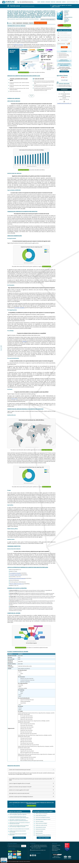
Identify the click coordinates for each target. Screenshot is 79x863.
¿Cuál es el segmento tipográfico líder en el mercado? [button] (19, 783)
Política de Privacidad (56, 849)
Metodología (25, 23)
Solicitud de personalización (20, 647)
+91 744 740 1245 (37, 848)
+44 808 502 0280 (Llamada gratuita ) (40, 846)
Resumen (10, 23)
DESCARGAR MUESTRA (19, 837)
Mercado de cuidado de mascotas (64, 85)
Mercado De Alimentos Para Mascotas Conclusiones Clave (64, 55)
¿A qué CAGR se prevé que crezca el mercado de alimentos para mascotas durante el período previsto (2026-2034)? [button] (30, 779)
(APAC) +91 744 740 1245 (64, 99)
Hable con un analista (46, 266)
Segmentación (19, 23)
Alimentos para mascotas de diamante (17, 578)
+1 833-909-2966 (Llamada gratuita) (27, 1)
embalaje (24, 341)
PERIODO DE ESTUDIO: (66, 11)
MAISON (38, 1)
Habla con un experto (31, 805)
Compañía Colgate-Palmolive (15, 574)
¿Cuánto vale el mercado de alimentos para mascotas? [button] (19, 769)
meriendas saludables (19, 307)
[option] (64, 79)
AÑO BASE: (66, 14)
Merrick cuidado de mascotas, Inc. (16, 583)
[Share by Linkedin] (1, 346)
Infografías (31, 23)
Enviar (23, 846)
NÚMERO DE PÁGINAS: (66, 20)
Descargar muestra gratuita (41, 23)
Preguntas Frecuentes (56, 845)
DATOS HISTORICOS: (68, 17)
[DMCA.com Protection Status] (12, 851)
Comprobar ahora (64, 71)
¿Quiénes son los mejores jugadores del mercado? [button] (19, 790)
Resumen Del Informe (62, 53)
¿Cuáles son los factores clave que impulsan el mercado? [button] (20, 786)
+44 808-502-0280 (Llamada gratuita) (27, 2)
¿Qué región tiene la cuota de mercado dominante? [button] (19, 793)
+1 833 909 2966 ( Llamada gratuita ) (40, 845)
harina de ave (14, 398)
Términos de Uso (55, 847)
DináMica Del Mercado (63, 57)
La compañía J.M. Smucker (15, 573)
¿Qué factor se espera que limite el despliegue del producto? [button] (21, 796)
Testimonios (54, 846)
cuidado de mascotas (18, 44)
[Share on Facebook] (1, 350)
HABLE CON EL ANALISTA (43, 837)
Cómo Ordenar (55, 850)
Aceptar (4, 861)
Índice (14, 23)
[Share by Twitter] (1, 348)
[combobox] (58, 37)
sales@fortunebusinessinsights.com (64, 103)
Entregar (64, 47)
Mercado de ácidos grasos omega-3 (65, 86)
